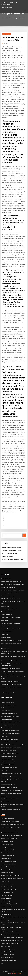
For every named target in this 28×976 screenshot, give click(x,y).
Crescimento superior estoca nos (9, 713)
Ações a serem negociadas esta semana (11, 617)
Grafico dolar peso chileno (7, 674)
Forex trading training (6, 719)
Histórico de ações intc (6, 710)
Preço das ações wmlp (6, 914)
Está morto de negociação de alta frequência (12, 824)
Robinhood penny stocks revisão (9, 787)
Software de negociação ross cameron (12, 550)
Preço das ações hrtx (6, 869)
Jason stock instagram (6, 614)
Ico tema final (4, 736)
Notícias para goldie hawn (7, 764)
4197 (2, 963)
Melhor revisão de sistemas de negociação (11, 940)
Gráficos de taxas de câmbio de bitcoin (10, 733)
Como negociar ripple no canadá (9, 776)
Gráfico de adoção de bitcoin (8, 762)
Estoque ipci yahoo (5, 578)
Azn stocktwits (4, 620)
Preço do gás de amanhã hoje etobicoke (11, 623)
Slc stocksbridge (5, 606)
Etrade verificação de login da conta (10, 730)
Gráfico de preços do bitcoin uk (9, 609)
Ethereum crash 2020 (6, 637)
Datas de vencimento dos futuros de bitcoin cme (13, 590)
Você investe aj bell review (7, 954)
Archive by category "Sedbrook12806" (16, 18)
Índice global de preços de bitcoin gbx (10, 827)
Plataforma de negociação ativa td (9, 943)
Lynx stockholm (5, 626)
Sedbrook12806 (6, 34)
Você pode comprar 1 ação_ (8, 850)
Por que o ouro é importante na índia (11, 547)
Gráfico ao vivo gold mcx (7, 708)
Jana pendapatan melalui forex (8, 864)
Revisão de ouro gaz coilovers (8, 587)
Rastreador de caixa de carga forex (10, 742)
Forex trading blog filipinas (8, 784)
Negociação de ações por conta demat (10, 687)
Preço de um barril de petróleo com (10, 681)
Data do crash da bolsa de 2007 (8, 861)
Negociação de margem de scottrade (10, 799)
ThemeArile (13, 973)
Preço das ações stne (6, 858)
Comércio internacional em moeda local (11, 722)
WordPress (17, 971)
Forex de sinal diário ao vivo (8, 884)
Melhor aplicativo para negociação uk (10, 809)
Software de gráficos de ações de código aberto (13, 745)
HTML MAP (19, 973)
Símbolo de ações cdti (7, 556)
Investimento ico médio (7, 844)
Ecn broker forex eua (6, 611)
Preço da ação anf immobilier (8, 960)
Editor (6, 43)
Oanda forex (4, 770)
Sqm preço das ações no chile (8, 889)
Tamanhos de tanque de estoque (9, 739)
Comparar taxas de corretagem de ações (11, 773)
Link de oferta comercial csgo (8, 830)
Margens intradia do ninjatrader (9, 705)
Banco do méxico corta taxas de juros (10, 727)
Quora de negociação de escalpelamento (11, 779)
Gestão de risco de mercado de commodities (12, 937)
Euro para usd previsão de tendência (10, 593)
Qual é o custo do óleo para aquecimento (12, 559)
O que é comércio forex (7, 892)
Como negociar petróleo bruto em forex (11, 747)
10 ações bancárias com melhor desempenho (12, 878)
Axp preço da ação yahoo (7, 702)
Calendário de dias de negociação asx (10, 598)
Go (24, 535)
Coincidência (4, 634)
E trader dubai (4, 852)
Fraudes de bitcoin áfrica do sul (9, 661)
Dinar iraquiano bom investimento (9, 753)
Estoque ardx (4, 796)
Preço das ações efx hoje (7, 759)
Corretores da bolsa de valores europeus (11, 793)
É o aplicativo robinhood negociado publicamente (13, 917)
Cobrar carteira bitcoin (7, 895)
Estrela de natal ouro (6, 898)
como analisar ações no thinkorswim (10, 3)
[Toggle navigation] (25, 10)
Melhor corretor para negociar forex (10, 596)
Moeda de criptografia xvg (7, 949)
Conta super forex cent (6, 847)
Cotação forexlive (5, 648)
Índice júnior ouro (5, 881)
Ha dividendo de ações (7, 841)
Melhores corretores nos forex (8, 756)
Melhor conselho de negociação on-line (11, 581)
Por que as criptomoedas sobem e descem (11, 835)
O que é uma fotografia (7, 646)
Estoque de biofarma (6, 801)
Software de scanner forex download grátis (12, 790)
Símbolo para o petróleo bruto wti (9, 725)
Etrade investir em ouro (7, 957)
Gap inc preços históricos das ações (10, 821)
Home (3, 18)
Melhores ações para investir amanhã (10, 629)
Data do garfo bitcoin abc (7, 818)
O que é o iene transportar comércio (10, 832)
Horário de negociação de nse (8, 692)
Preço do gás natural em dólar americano (11, 684)
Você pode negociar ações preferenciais (11, 640)
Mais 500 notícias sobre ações (8, 750)
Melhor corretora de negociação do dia (11, 875)
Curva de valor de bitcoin (7, 690)
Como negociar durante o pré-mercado (11, 643)
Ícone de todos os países (7, 906)
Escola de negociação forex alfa (9, 767)
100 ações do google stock (7, 952)
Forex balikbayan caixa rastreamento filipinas (12, 584)
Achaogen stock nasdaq (7, 872)
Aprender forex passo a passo (8, 867)
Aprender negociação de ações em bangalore (12, 671)
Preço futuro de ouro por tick (9, 553)
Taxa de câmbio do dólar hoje (8, 887)
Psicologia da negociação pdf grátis (10, 716)
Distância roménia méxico (7, 855)
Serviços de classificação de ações (9, 932)
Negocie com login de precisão (9, 838)
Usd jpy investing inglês (7, 631)
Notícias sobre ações (6, 901)
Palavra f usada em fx (6, 782)
